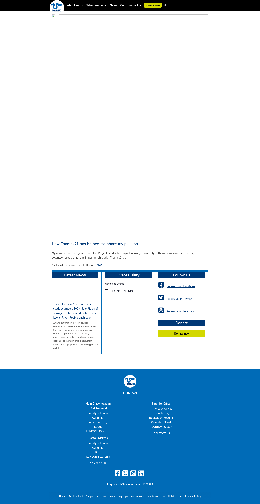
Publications (175, 496)
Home (62, 496)
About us (73, 5)
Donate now (153, 5)
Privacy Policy (193, 496)
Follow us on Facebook (181, 286)
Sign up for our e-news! (131, 496)
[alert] (128, 291)
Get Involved (129, 5)
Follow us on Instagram (181, 311)
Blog (99, 265)
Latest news (108, 496)
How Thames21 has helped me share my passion (95, 244)
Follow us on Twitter (179, 299)
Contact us (98, 463)
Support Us (92, 496)
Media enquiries (156, 496)
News (114, 5)
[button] (165, 5)
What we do (94, 5)
